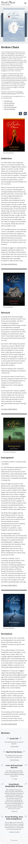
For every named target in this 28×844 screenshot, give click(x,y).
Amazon (20, 92)
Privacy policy (14, 840)
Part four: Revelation (9, 109)
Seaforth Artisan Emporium (8, 93)
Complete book (8, 101)
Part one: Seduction (9, 103)
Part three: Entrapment (10, 107)
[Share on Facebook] (20, 113)
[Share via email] (25, 113)
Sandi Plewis (8, 2)
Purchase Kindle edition (9, 409)
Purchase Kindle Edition (9, 264)
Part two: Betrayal (9, 105)
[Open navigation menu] (25, 3)
